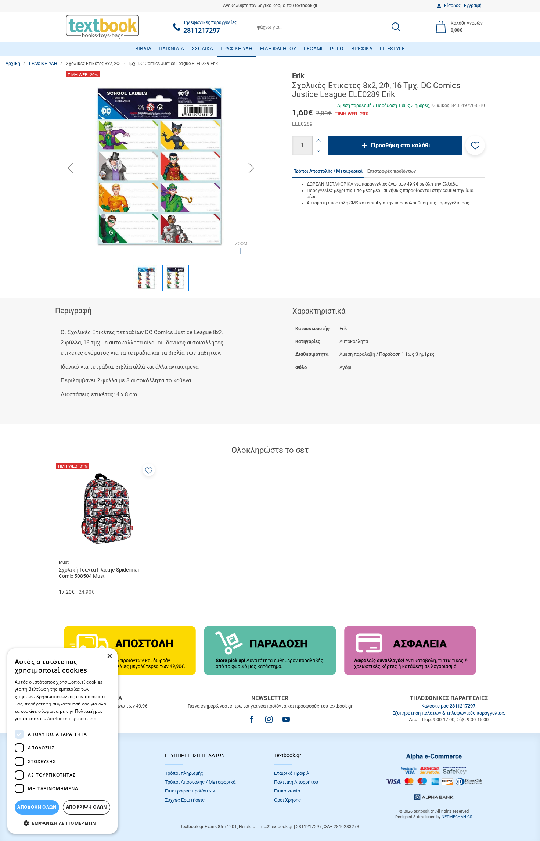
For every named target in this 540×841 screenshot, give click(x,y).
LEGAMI (313, 48)
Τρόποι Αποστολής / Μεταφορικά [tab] (328, 171)
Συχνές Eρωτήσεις (185, 800)
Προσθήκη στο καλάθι (400, 145)
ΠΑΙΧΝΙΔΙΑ (171, 48)
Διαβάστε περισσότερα (71, 718)
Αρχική (13, 63)
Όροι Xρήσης (287, 800)
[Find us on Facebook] (252, 719)
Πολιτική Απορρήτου (296, 782)
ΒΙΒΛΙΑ (143, 48)
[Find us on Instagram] (269, 719)
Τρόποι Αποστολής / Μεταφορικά (200, 782)
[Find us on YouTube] (286, 719)
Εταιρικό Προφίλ (291, 773)
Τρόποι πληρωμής (184, 773)
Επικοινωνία (287, 791)
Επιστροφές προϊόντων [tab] (391, 171)
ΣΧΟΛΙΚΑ (202, 48)
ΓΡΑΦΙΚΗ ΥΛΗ (236, 48)
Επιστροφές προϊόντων (190, 791)
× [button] (109, 656)
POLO (336, 48)
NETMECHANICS (457, 817)
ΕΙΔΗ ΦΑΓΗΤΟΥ (278, 48)
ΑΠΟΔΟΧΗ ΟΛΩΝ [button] (37, 807)
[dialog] (62, 741)
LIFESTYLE (392, 48)
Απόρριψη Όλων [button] (86, 807)
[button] (475, 145)
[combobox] (328, 27)
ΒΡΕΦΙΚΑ (361, 48)
